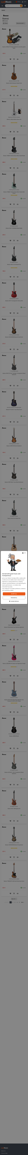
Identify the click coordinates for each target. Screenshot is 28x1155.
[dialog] (14, 577)
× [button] (24, 552)
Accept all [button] (14, 594)
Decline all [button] (14, 597)
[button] (14, 601)
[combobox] (23, 553)
